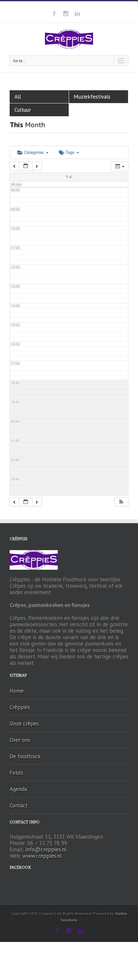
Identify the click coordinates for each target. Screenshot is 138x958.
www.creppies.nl (42, 855)
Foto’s (16, 772)
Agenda (18, 789)
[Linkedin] (77, 13)
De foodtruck (25, 756)
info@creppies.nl (45, 849)
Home (17, 690)
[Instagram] (65, 13)
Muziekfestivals (92, 96)
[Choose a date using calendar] (25, 166)
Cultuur (22, 109)
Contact (19, 805)
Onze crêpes (24, 723)
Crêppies (20, 707)
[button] (121, 502)
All (17, 96)
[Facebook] (54, 13)
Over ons (20, 739)
